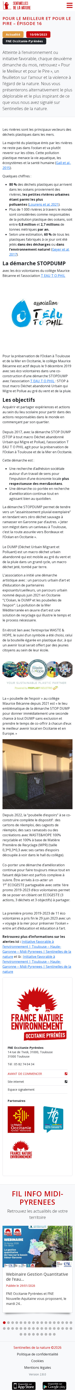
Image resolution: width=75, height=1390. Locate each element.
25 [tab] (33, 1329)
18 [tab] (4, 1329)
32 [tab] (62, 1329)
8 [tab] (33, 1323)
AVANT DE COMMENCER (25, 1074)
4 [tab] (17, 1323)
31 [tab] (58, 1329)
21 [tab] (17, 1329)
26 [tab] (37, 1329)
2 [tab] (8, 1323)
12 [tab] (50, 1323)
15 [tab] (62, 1323)
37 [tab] (29, 1334)
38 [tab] (33, 1334)
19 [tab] (8, 1329)
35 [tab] (21, 1334)
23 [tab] (25, 1329)
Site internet (16, 1082)
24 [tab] (29, 1329)
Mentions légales (37, 1367)
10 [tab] (42, 1323)
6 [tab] (25, 1323)
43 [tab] (54, 1334)
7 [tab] (29, 1323)
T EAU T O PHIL (53, 275)
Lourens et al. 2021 (44, 204)
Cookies (37, 1361)
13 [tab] (54, 1323)
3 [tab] (12, 1323)
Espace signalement (21, 1089)
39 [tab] (37, 1334)
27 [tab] (42, 1329)
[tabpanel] (37, 1269)
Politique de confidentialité (37, 1354)
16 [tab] (67, 1323)
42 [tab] (50, 1334)
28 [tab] (46, 1329)
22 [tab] (21, 1329)
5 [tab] (21, 1323)
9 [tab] (37, 1323)
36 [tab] (25, 1334)
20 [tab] (12, 1329)
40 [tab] (42, 1334)
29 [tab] (50, 1329)
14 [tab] (58, 1323)
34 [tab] (71, 1329)
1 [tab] (4, 1323)
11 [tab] (46, 1323)
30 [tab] (54, 1329)
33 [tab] (67, 1329)
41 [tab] (46, 1334)
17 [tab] (71, 1323)
